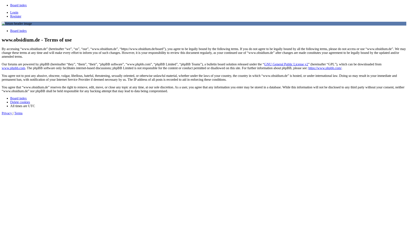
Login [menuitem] (14, 12)
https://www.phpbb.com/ (324, 68)
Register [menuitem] (15, 16)
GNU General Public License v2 (286, 64)
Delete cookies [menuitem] (20, 102)
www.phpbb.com (13, 68)
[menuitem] (18, 5)
